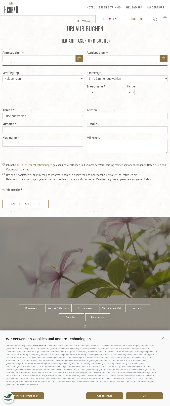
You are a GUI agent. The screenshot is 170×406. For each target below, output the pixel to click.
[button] (162, 338)
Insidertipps (155, 7)
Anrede (7, 110)
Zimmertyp (94, 72)
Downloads (31, 308)
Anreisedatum (11, 52)
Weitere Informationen (25, 395)
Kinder (131, 86)
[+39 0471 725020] (154, 19)
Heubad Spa (134, 7)
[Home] (78, 20)
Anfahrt (137, 308)
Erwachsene (95, 86)
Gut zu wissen (85, 308)
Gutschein (71, 317)
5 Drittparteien (39, 346)
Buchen (136, 19)
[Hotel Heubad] (17, 7)
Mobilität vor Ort (111, 308)
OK (144, 395)
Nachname (9, 137)
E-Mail (91, 123)
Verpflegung (10, 72)
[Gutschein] (165, 19)
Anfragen (110, 19)
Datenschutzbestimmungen (36, 165)
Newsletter (97, 317)
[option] (85, 257)
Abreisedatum (96, 52)
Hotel (91, 7)
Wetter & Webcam (58, 308)
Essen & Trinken (110, 7)
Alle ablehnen (105, 395)
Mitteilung (93, 137)
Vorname (8, 123)
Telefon (92, 110)
